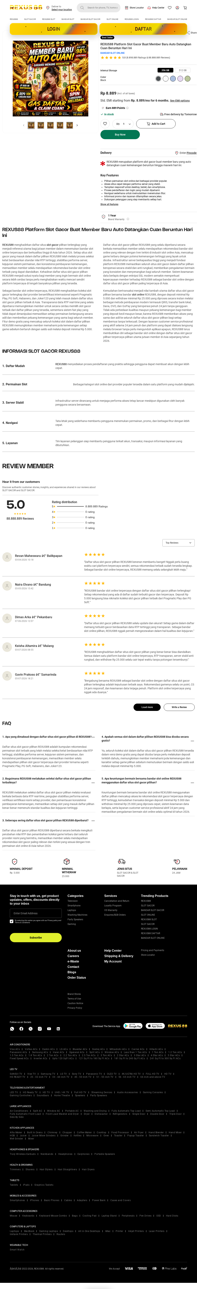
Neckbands (47, 1154)
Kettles (78, 1135)
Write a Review (179, 707)
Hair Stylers (46, 1169)
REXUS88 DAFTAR (153, 19)
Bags (75, 1215)
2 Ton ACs (52, 1055)
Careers (73, 956)
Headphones (65, 1154)
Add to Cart (158, 123)
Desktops (68, 1231)
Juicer (23, 1135)
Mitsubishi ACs (118, 1049)
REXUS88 (14, 19)
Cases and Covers (120, 1200)
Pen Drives (145, 1215)
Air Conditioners (19, 1111)
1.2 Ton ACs (175, 1052)
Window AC (53, 1111)
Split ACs (94, 1052)
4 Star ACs (157, 1055)
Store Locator (137, 7)
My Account (113, 961)
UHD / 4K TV (62, 1092)
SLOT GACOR (30, 19)
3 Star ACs (140, 1055)
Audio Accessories (127, 1092)
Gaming (72, 924)
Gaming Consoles (153, 1092)
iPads (26, 1185)
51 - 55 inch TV (105, 1077)
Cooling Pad (90, 1215)
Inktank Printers (19, 1234)
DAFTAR (143, 29)
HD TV (168, 1074)
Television (73, 901)
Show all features (109, 204)
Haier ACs (58, 1052)
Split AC (37, 1111)
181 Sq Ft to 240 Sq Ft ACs (129, 1058)
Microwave (92, 1135)
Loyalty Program (113, 905)
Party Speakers (75, 919)
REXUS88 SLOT (48, 19)
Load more (147, 707)
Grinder (64, 1135)
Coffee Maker (84, 1132)
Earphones (84, 1154)
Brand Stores (74, 994)
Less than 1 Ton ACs (135, 1052)
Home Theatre (62, 1095)
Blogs (72, 972)
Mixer (31, 1138)
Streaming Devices (101, 1092)
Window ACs (112, 1052)
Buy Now (120, 134)
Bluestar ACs (80, 1049)
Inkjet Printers (136, 1231)
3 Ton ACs (106, 1055)
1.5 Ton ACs (16, 1055)
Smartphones (17, 1200)
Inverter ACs (40, 1058)
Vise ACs (15, 1049)
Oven (106, 1135)
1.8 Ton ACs (35, 1055)
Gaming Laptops (48, 1231)
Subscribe (36, 937)
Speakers (80, 1095)
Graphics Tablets (43, 1185)
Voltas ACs (31, 1049)
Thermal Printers (42, 1234)
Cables (68, 1200)
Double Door (157, 1114)
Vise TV (31, 1074)
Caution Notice (75, 1003)
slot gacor (52, 244)
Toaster (118, 1135)
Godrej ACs (98, 1049)
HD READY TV (17, 1077)
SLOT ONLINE (112, 19)
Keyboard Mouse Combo (53, 1215)
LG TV (63, 1074)
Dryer (87, 1114)
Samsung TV (48, 1074)
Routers (61, 1234)
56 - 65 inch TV (127, 1077)
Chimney (53, 1132)
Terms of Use (74, 998)
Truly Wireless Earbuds (23, 1154)
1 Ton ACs (158, 1052)
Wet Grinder (16, 1138)
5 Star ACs (174, 1055)
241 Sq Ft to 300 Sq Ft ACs (165, 1058)
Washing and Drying (95, 1111)
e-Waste (73, 961)
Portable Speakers (104, 1154)
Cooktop (101, 1132)
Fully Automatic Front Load (25, 1114)
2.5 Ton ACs (89, 1055)
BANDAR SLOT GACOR (90, 19)
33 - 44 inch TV (60, 1077)
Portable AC (72, 1111)
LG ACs (64, 1049)
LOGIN (53, 29)
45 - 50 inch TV (83, 1077)
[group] (165, 70)
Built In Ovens (35, 1132)
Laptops (72, 910)
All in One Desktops (89, 1231)
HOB (12, 1135)
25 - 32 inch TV (39, 1077)
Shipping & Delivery (118, 956)
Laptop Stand (109, 1215)
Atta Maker (16, 1132)
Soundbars (43, 1095)
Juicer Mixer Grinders (44, 1135)
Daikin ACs (48, 1049)
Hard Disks (172, 1215)
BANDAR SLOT (68, 19)
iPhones (34, 1200)
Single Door (138, 1114)
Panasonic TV (94, 1074)
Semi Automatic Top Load (160, 1111)
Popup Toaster (135, 1135)
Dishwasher (101, 1114)
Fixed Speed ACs (19, 1058)
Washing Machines (77, 914)
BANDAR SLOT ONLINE (177, 19)
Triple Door (175, 1114)
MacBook (29, 1231)
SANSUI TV (16, 1074)
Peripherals (128, 1215)
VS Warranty (110, 910)
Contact (73, 966)
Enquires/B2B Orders (115, 914)
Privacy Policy (75, 1008)
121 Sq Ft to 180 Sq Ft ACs (94, 1058)
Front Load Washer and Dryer (62, 1114)
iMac (108, 1231)
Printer (119, 1231)
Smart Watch (17, 1249)
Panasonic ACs (18, 1052)
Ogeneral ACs (76, 1052)
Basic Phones (51, 1200)
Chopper (67, 1132)
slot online (138, 294)
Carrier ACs (138, 1049)
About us (74, 950)
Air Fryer (139, 1132)
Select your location (62, 9)
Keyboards (28, 1215)
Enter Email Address (26, 913)
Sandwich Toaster (159, 1135)
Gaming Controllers (21, 1095)
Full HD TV (80, 1092)
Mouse (13, 1215)
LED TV (14, 1092)
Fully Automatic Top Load (126, 1111)
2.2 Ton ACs (70, 1055)
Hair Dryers (88, 1169)
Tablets (14, 1185)
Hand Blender (156, 1132)
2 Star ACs (123, 1055)
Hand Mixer (175, 1132)
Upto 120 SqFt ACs (63, 1058)
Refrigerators (120, 1114)
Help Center (158, 7)
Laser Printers (156, 1231)
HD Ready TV (30, 1092)
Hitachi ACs (156, 1049)
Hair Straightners (67, 1169)
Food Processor (120, 1132)
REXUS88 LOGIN (132, 19)
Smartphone (74, 905)
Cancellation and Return (116, 901)
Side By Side (16, 1117)
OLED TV (112, 1074)
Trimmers (15, 1169)
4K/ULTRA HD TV (131, 1074)
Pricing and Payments (152, 950)
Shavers (30, 1169)
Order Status (77, 977)
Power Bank (98, 1200)
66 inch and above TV (152, 1077)
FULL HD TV (152, 1074)
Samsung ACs (40, 1052)
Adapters (82, 1200)
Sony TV (76, 1074)
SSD (158, 1215)
